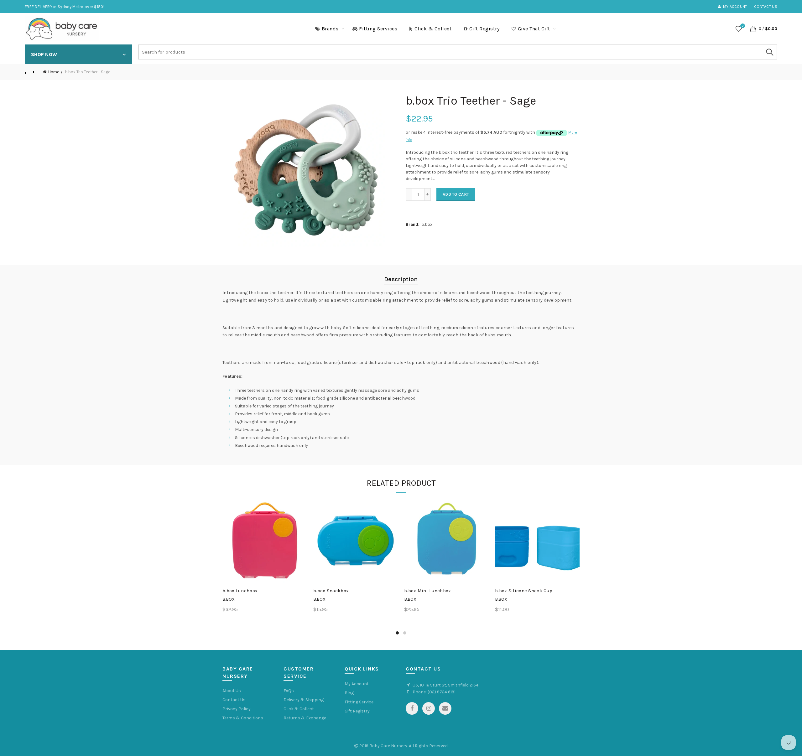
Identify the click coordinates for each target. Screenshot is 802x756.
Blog (349, 693)
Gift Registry (484, 29)
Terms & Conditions (242, 718)
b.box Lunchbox (240, 590)
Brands (330, 29)
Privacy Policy (236, 709)
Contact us (765, 6)
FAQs (289, 690)
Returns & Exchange (305, 718)
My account (735, 6)
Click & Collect (433, 29)
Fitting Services (378, 29)
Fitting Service (359, 702)
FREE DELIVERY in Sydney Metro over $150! (64, 6)
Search (769, 52)
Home (53, 72)
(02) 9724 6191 (442, 692)
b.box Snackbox (331, 590)
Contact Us (234, 699)
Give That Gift (534, 29)
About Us (231, 690)
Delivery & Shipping (304, 699)
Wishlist (742, 26)
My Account (357, 683)
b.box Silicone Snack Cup (523, 590)
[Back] (29, 72)
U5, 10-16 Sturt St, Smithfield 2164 (445, 685)
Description (401, 279)
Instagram (428, 708)
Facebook (412, 708)
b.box (426, 224)
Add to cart (456, 194)
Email (445, 708)
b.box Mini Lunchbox (427, 590)
